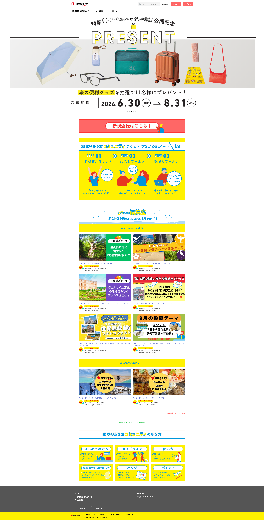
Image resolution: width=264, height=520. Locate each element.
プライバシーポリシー (90, 514)
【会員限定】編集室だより (80, 11)
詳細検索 (164, 4)
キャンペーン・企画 (151, 270)
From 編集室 (99, 11)
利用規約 (102, 514)
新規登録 (176, 4)
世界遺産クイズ (96, 270)
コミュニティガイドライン (115, 514)
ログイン (187, 4)
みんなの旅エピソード (98, 405)
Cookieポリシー (130, 514)
